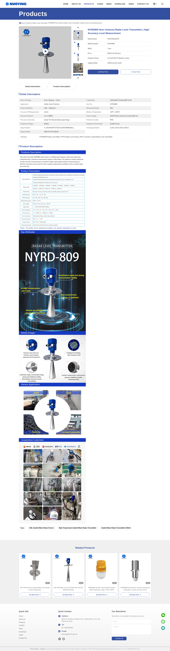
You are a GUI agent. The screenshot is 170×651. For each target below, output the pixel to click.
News (21, 628)
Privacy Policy (34, 649)
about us (76, 4)
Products (28, 23)
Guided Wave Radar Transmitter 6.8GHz (116, 528)
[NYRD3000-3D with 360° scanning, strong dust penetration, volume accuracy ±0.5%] (135, 569)
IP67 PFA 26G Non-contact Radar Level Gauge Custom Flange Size (34, 589)
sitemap (42, 649)
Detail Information (32, 86)
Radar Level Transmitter (40, 23)
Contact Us (23, 638)
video (131, 4)
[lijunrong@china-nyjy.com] (163, 628)
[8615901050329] (163, 621)
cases (100, 4)
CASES (21, 625)
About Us (22, 619)
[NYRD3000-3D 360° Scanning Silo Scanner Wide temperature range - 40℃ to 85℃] (102, 569)
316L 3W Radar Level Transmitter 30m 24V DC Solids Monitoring (68, 589)
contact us (143, 4)
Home (65, 4)
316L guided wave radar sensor (41, 528)
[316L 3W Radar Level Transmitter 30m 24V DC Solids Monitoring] (68, 569)
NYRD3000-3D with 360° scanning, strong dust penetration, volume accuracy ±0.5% (135, 589)
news (109, 4)
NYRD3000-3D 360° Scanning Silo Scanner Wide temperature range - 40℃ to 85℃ (101, 589)
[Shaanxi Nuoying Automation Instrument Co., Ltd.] (16, 4)
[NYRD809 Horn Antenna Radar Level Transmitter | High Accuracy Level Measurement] (45, 52)
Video (21, 635)
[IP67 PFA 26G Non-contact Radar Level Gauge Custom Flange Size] (35, 569)
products (89, 4)
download (120, 4)
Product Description (61, 86)
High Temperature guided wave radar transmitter (77, 528)
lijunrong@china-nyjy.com (70, 634)
